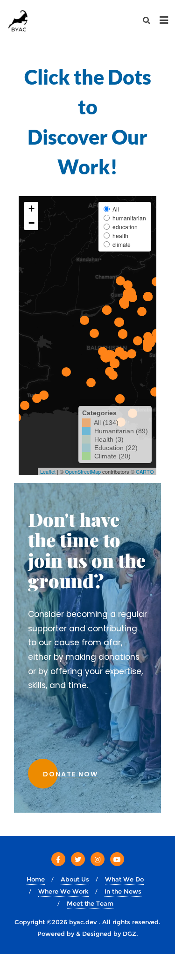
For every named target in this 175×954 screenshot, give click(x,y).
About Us (75, 879)
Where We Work (63, 891)
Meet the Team (90, 903)
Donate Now (70, 774)
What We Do (124, 879)
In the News (123, 891)
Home (36, 879)
